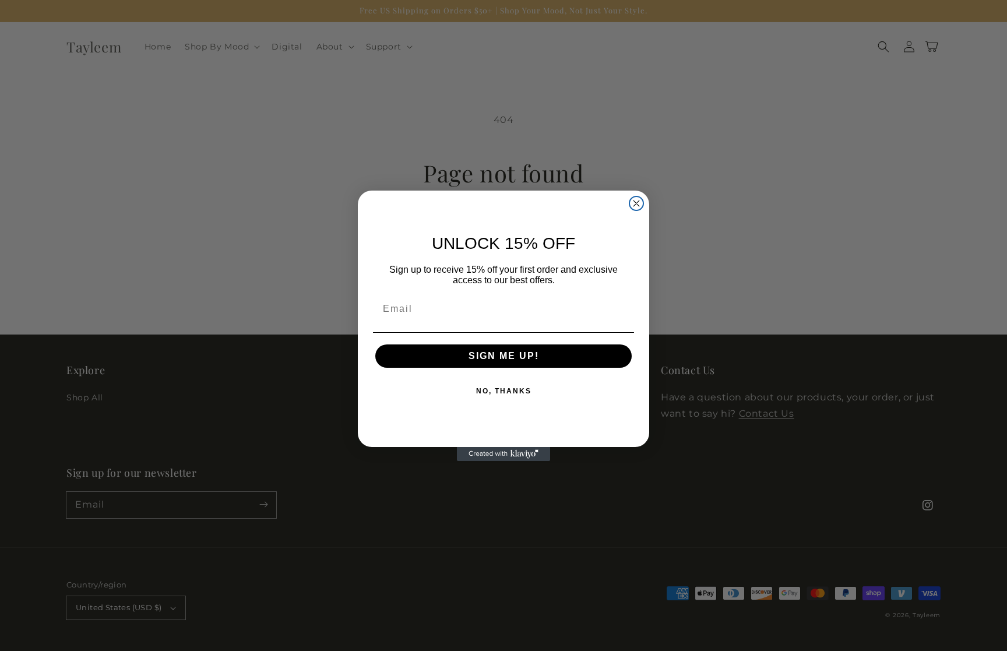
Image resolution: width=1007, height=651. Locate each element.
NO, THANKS (503, 391)
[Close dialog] (636, 203)
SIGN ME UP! (504, 356)
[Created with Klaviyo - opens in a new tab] (503, 454)
